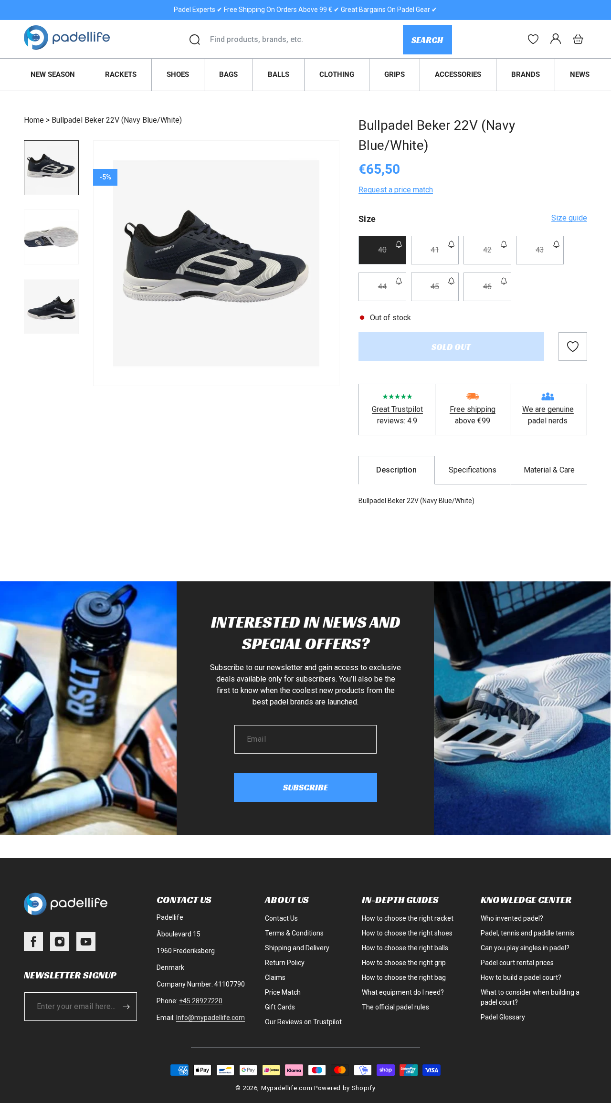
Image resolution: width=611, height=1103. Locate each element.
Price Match (283, 992)
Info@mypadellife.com (210, 1017)
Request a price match (395, 189)
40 (392, 254)
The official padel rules (395, 1007)
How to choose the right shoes (407, 933)
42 (497, 254)
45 (445, 291)
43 (550, 254)
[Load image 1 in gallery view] (51, 167)
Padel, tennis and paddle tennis (527, 933)
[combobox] (306, 39)
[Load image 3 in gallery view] (51, 306)
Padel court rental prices (517, 962)
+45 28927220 (200, 1001)
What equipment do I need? (403, 992)
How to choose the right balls (405, 948)
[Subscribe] (126, 1006)
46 (497, 291)
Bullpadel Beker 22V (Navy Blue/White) (117, 120)
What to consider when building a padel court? (530, 997)
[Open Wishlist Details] (533, 39)
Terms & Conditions (294, 933)
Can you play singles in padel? (525, 948)
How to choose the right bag (404, 977)
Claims (275, 977)
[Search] (195, 39)
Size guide (569, 217)
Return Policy (285, 962)
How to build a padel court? (521, 977)
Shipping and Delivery (297, 948)
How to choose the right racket (407, 918)
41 (445, 254)
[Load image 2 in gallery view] (51, 237)
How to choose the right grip (404, 962)
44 (392, 291)
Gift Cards (280, 1007)
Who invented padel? (512, 918)
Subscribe (305, 787)
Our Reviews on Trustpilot (303, 1022)
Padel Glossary (503, 1017)
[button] (578, 39)
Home (34, 120)
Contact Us (281, 918)
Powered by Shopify (345, 1088)
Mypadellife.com (287, 1088)
